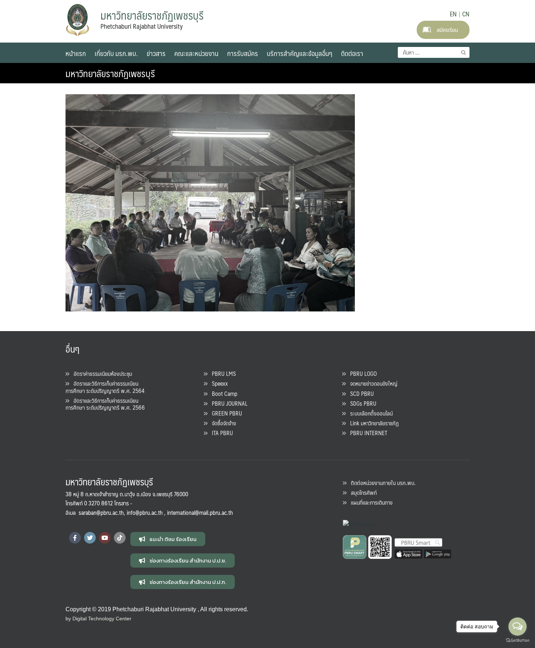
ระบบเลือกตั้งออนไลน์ (369, 413)
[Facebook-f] (75, 538)
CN (465, 14)
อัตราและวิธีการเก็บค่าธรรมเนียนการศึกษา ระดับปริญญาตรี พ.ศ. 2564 (105, 386)
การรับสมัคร (242, 53)
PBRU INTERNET (366, 433)
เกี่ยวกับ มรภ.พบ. (116, 53)
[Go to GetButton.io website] (517, 640)
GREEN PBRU (224, 413)
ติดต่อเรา (352, 53)
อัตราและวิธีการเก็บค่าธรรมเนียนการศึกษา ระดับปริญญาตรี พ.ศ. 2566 (105, 403)
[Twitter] (90, 538)
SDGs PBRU (361, 403)
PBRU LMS (221, 373)
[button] (167, 539)
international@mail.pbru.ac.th (200, 512)
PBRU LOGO (361, 373)
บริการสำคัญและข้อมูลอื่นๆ (299, 53)
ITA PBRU (220, 433)
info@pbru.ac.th (145, 512)
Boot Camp (222, 393)
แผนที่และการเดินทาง (369, 502)
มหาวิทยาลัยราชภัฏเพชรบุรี (110, 73)
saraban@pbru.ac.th (101, 512)
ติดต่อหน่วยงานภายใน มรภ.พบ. (381, 483)
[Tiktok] (120, 538)
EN (453, 14)
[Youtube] (105, 538)
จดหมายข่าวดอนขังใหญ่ (371, 383)
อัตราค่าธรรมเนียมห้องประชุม (100, 373)
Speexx (217, 383)
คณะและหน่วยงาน (196, 53)
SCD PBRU (360, 393)
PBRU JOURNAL (227, 403)
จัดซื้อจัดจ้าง (221, 423)
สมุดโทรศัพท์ (361, 492)
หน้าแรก (76, 53)
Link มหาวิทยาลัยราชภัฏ (372, 423)
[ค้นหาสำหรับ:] (433, 52)
